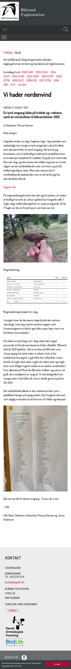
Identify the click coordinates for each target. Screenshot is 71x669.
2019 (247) (18, 80)
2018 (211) (32, 80)
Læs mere (18, 666)
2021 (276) (47, 76)
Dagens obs (9, 187)
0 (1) (13, 84)
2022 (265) (33, 76)
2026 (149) (27, 72)
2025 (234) (42, 72)
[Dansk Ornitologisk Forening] (34, 17)
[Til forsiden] (10, 19)
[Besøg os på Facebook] (22, 657)
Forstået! (57, 664)
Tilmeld (12, 610)
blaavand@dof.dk (14, 582)
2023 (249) (18, 76)
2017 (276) (45, 80)
